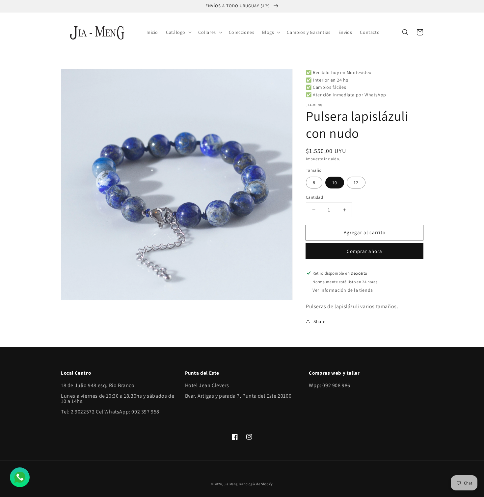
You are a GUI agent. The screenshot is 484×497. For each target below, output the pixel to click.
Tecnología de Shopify (255, 484)
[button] (178, 32)
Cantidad (314, 197)
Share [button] (319, 321)
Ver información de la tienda (342, 290)
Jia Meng (231, 484)
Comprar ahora (364, 251)
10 (334, 183)
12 (356, 183)
